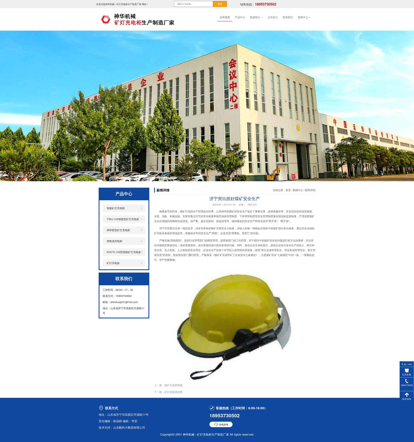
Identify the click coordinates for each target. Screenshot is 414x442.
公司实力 (272, 17)
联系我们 (288, 17)
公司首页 (225, 17)
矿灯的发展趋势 (173, 392)
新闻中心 (303, 17)
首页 (288, 190)
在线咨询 (223, 424)
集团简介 (255, 17)
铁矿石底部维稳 (173, 385)
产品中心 (240, 17)
